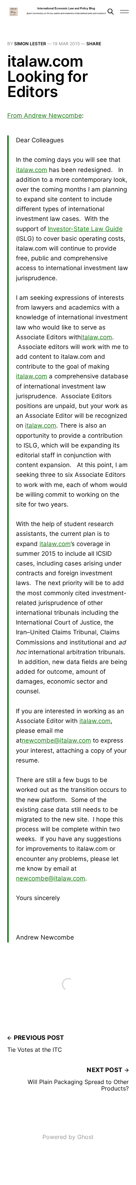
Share (93, 43)
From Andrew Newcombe (44, 115)
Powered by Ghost (68, 1136)
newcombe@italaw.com (56, 740)
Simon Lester (30, 43)
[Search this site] (110, 11)
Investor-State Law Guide (85, 228)
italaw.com (31, 169)
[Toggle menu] (124, 11)
